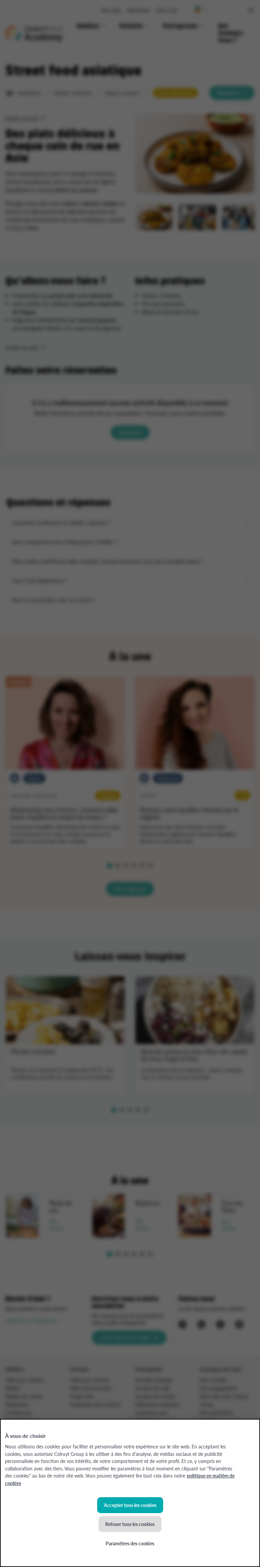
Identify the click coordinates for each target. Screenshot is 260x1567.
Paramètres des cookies (130, 1543)
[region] (130, 1493)
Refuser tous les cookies (130, 1524)
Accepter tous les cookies (130, 1505)
